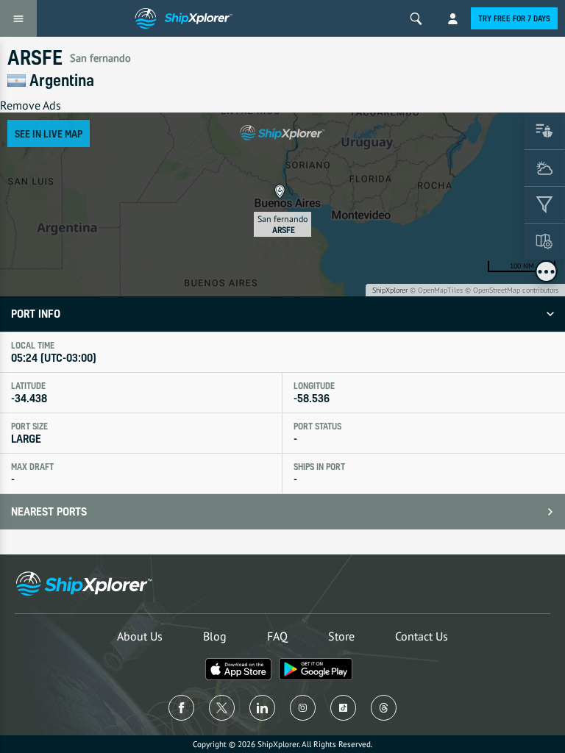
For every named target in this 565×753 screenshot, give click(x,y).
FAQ (277, 636)
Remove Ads (30, 105)
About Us (140, 636)
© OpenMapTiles (436, 290)
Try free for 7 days (514, 18)
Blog (215, 636)
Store (341, 636)
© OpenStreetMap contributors (511, 290)
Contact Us (421, 636)
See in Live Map (48, 133)
